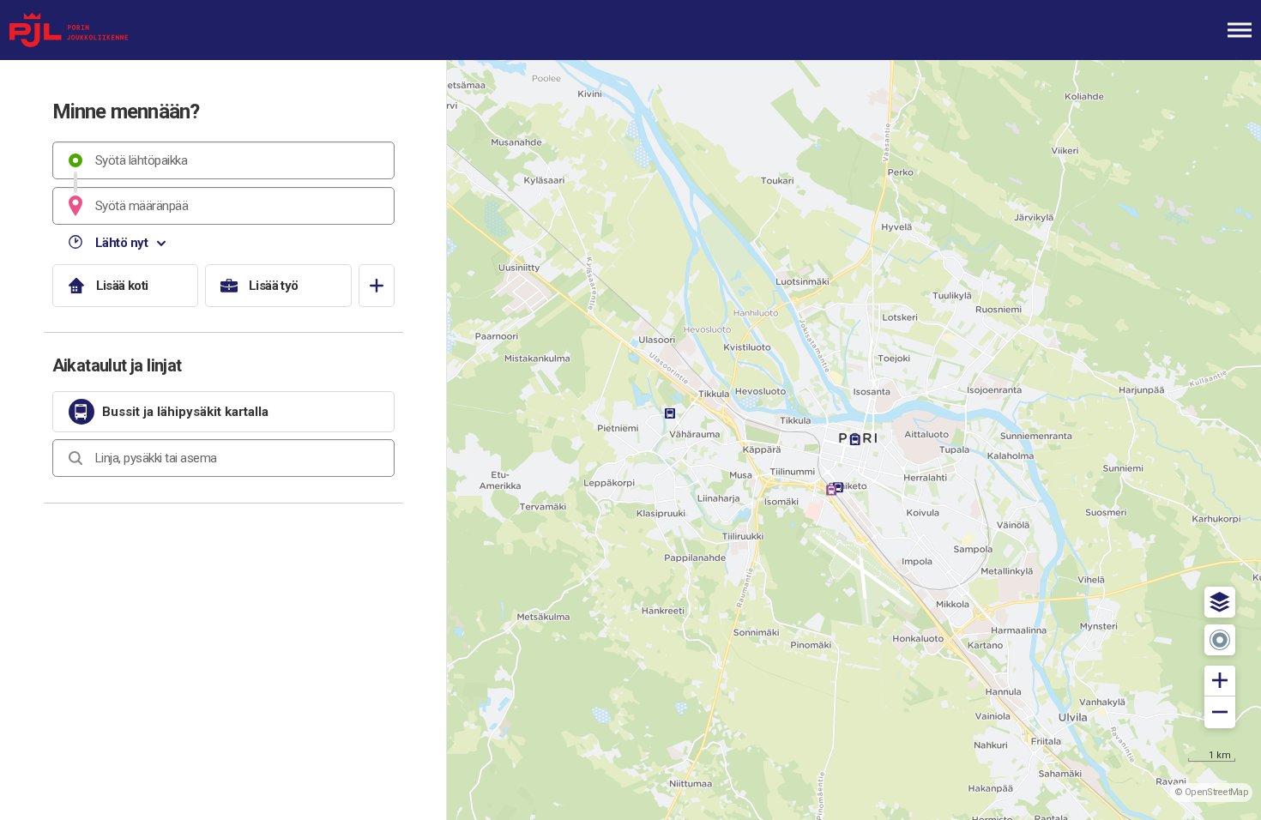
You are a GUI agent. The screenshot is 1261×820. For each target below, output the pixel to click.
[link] (223, 411)
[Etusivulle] (98, 30)
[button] (1219, 602)
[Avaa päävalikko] (1240, 30)
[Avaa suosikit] (377, 285)
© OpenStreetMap (1211, 792)
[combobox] (223, 160)
